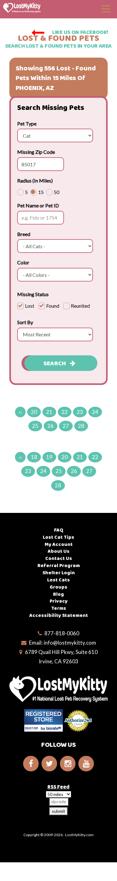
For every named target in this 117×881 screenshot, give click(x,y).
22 (64, 412)
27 (66, 426)
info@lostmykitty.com (70, 642)
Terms (58, 608)
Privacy (59, 601)
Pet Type (27, 123)
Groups (58, 587)
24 (95, 412)
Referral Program (58, 566)
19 (49, 457)
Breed (23, 234)
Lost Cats (58, 580)
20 (34, 412)
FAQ (58, 530)
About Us (59, 551)
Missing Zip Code (36, 152)
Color (23, 262)
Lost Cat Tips (58, 537)
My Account (59, 544)
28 (81, 426)
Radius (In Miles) (35, 180)
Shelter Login (58, 573)
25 (35, 426)
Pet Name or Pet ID (38, 205)
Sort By (25, 322)
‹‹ (20, 412)
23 (80, 412)
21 (49, 412)
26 (50, 426)
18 (34, 457)
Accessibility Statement (58, 615)
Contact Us (58, 558)
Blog (58, 594)
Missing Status (33, 294)
